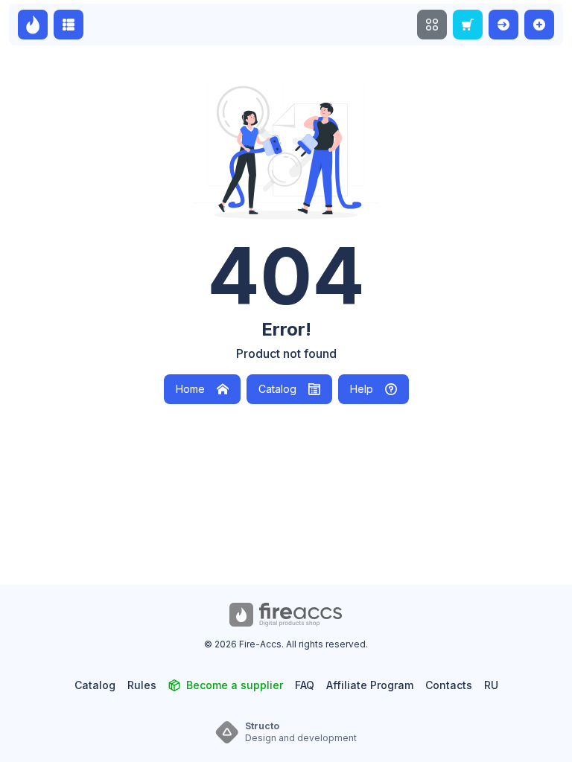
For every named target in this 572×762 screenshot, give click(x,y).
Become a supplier (234, 685)
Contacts (448, 685)
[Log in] (503, 24)
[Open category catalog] (68, 24)
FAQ (304, 685)
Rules (141, 685)
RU (491, 685)
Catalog (277, 388)
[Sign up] (539, 24)
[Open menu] (432, 24)
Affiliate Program (369, 685)
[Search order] (468, 24)
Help (361, 388)
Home (190, 388)
